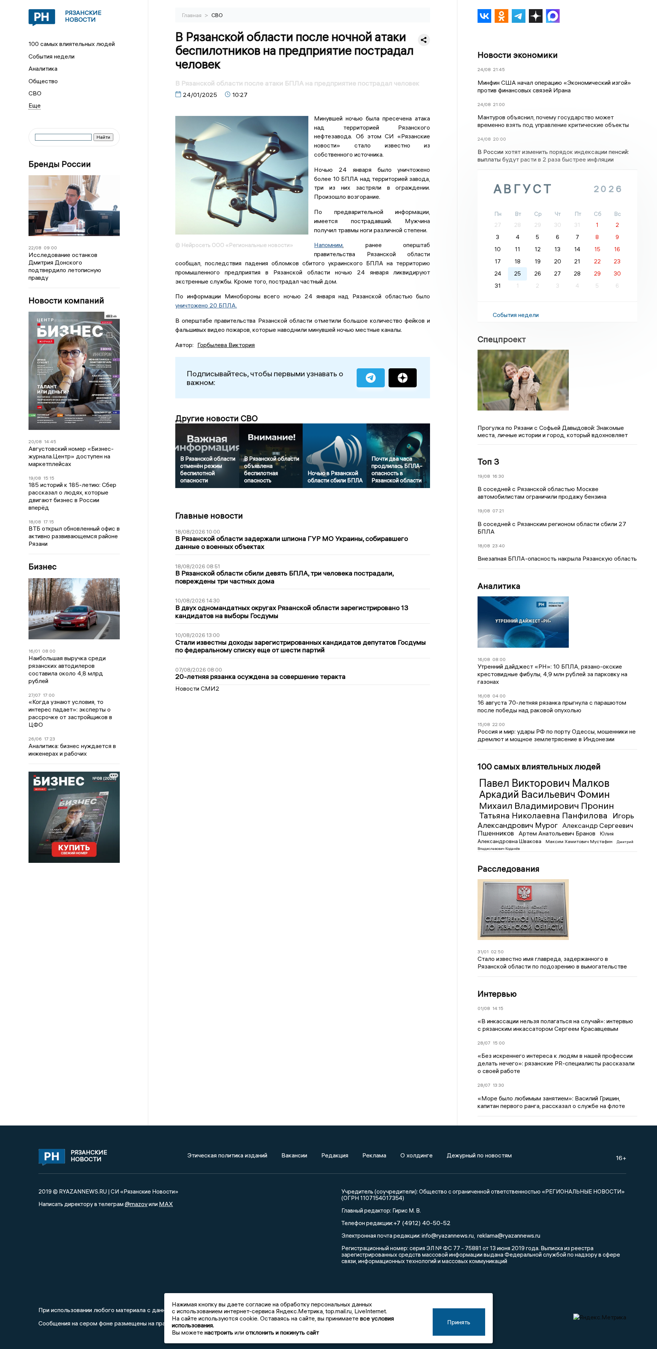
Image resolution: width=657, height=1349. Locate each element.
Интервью (497, 993)
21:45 (499, 69)
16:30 (498, 476)
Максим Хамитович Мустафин (580, 841)
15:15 (48, 478)
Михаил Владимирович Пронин (546, 805)
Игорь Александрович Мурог (556, 820)
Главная (192, 15)
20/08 (35, 441)
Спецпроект (502, 339)
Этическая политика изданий (227, 1155)
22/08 (35, 247)
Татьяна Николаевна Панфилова (544, 815)
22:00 (498, 724)
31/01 (483, 951)
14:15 (497, 1008)
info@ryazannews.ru (448, 1235)
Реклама (374, 1155)
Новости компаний (66, 300)
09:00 (50, 247)
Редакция (334, 1155)
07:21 (498, 511)
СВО (35, 93)
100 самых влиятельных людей (72, 44)
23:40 (498, 545)
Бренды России (60, 164)
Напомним (328, 245)
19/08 (35, 478)
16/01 (34, 651)
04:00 (499, 696)
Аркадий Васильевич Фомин (544, 794)
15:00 (499, 1043)
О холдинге (416, 1155)
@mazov (136, 1204)
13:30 (498, 1085)
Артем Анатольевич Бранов (558, 833)
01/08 (484, 1008)
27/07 (35, 695)
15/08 (484, 724)
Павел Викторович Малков (544, 783)
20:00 (499, 139)
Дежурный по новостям (479, 1155)
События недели (52, 56)
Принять (458, 1322)
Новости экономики (518, 54)
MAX (166, 1204)
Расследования (509, 868)
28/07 (484, 1043)
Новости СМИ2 (197, 688)
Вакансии (294, 1155)
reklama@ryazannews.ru (508, 1235)
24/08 (484, 69)
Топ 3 (488, 461)
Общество (43, 81)
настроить (219, 1332)
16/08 (484, 659)
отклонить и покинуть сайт (282, 1332)
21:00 (499, 104)
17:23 (49, 739)
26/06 (35, 739)
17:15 (48, 522)
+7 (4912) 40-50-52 (422, 1223)
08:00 (49, 651)
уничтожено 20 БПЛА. (206, 305)
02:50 (497, 951)
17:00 (49, 695)
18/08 (35, 522)
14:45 (50, 441)
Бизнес (43, 566)
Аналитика (43, 68)
